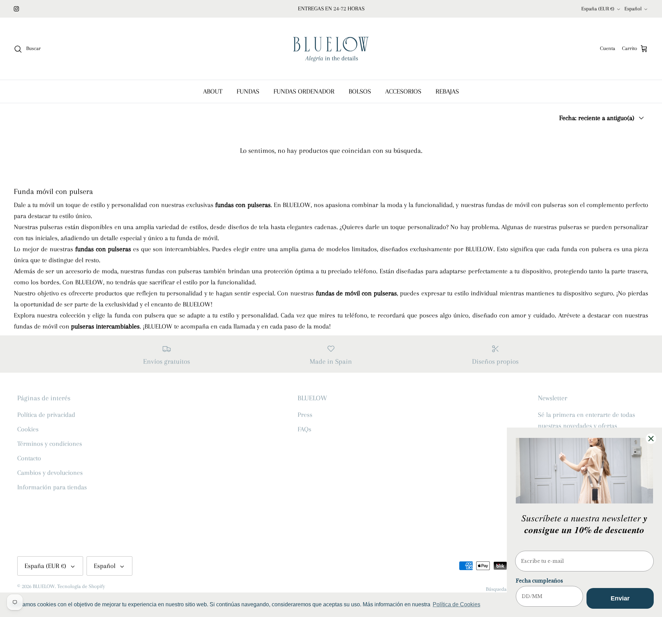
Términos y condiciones (49, 444)
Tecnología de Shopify (81, 586)
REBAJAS (447, 91)
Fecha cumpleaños (539, 581)
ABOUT (212, 91)
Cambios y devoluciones (50, 473)
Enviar (620, 598)
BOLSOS (360, 91)
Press (305, 415)
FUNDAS (248, 91)
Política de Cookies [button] (456, 604)
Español (633, 9)
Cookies (28, 429)
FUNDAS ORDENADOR (303, 91)
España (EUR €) (597, 9)
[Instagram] (16, 8)
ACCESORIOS (403, 91)
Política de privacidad (46, 415)
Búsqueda (496, 589)
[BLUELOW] (331, 49)
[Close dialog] (650, 438)
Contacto (29, 458)
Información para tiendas (52, 487)
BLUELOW (44, 586)
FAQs (304, 429)
